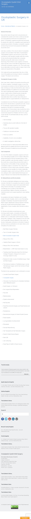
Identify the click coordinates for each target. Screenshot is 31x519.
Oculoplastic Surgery (8, 277)
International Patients (10, 26)
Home (2, 26)
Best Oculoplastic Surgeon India (11, 235)
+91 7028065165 (10, 6)
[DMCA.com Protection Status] (14, 508)
